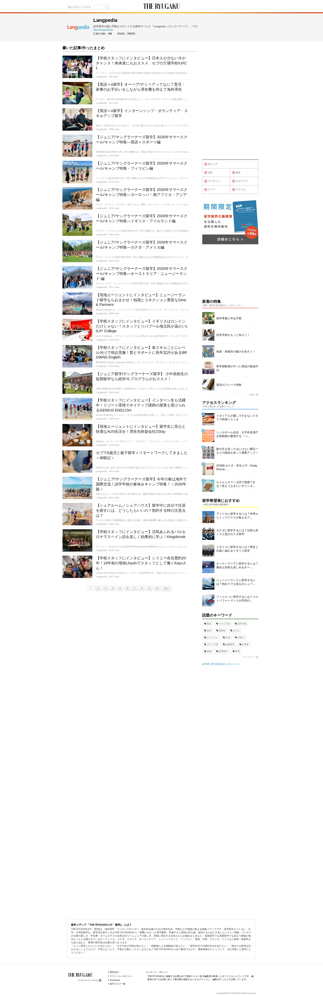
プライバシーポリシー (121, 976)
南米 (238, 172)
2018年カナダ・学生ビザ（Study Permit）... (236, 467)
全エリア (213, 164)
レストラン (212, 637)
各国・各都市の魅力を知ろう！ (236, 351)
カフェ (236, 630)
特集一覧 (253, 394)
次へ (166, 588)
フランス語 (212, 644)
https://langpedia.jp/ (103, 30)
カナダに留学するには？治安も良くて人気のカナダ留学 (237, 532)
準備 (209, 651)
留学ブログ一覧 (117, 984)
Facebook (115, 980)
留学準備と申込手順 (229, 318)
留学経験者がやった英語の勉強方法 (237, 368)
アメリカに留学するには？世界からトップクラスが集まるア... (237, 515)
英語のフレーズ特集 (229, 384)
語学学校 (241, 623)
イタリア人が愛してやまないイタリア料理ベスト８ (237, 417)
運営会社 (114, 972)
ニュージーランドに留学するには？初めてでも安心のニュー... (236, 582)
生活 (227, 637)
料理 (237, 651)
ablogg (94, 980)
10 (157, 588)
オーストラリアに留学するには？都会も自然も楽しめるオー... (237, 565)
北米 (210, 172)
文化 (209, 630)
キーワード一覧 (250, 657)
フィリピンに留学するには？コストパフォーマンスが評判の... (237, 598)
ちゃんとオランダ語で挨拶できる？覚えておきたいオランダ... (236, 484)
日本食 (245, 644)
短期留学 (229, 644)
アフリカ (240, 189)
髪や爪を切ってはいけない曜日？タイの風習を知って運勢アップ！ (237, 450)
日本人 (240, 637)
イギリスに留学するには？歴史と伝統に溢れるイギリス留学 (237, 548)
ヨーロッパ (214, 181)
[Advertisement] (230, 101)
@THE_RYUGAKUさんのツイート (221, 664)
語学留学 (223, 651)
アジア (211, 189)
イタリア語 (224, 623)
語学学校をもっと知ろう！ (233, 334)
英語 (209, 623)
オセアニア (242, 181)
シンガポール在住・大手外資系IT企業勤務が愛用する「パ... (237, 434)
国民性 (222, 630)
